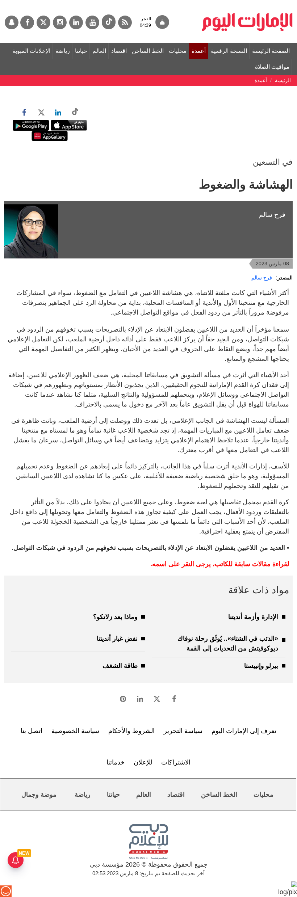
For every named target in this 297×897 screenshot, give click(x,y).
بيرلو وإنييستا (261, 665)
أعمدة (199, 51)
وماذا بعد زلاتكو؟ (115, 616)
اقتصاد (119, 51)
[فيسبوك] (27, 22)
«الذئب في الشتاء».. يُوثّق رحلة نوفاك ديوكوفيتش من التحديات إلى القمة (227, 643)
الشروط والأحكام (131, 730)
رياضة (62, 51)
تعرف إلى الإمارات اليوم (244, 730)
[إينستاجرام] (60, 22)
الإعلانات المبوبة (31, 51)
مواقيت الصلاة (272, 67)
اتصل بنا (31, 730)
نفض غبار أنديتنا (117, 638)
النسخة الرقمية (229, 51)
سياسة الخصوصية (75, 730)
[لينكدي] (76, 22)
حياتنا (81, 51)
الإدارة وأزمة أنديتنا (253, 616)
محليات (178, 51)
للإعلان (143, 762)
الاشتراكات (176, 762)
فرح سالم (261, 278)
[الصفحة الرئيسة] (247, 3)
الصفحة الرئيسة (271, 51)
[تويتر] (43, 22)
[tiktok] (109, 21)
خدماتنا (115, 762)
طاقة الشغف (120, 665)
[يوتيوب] (92, 22)
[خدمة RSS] (125, 22)
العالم (99, 51)
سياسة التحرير (183, 730)
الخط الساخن (148, 51)
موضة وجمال (39, 794)
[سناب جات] (11, 22)
